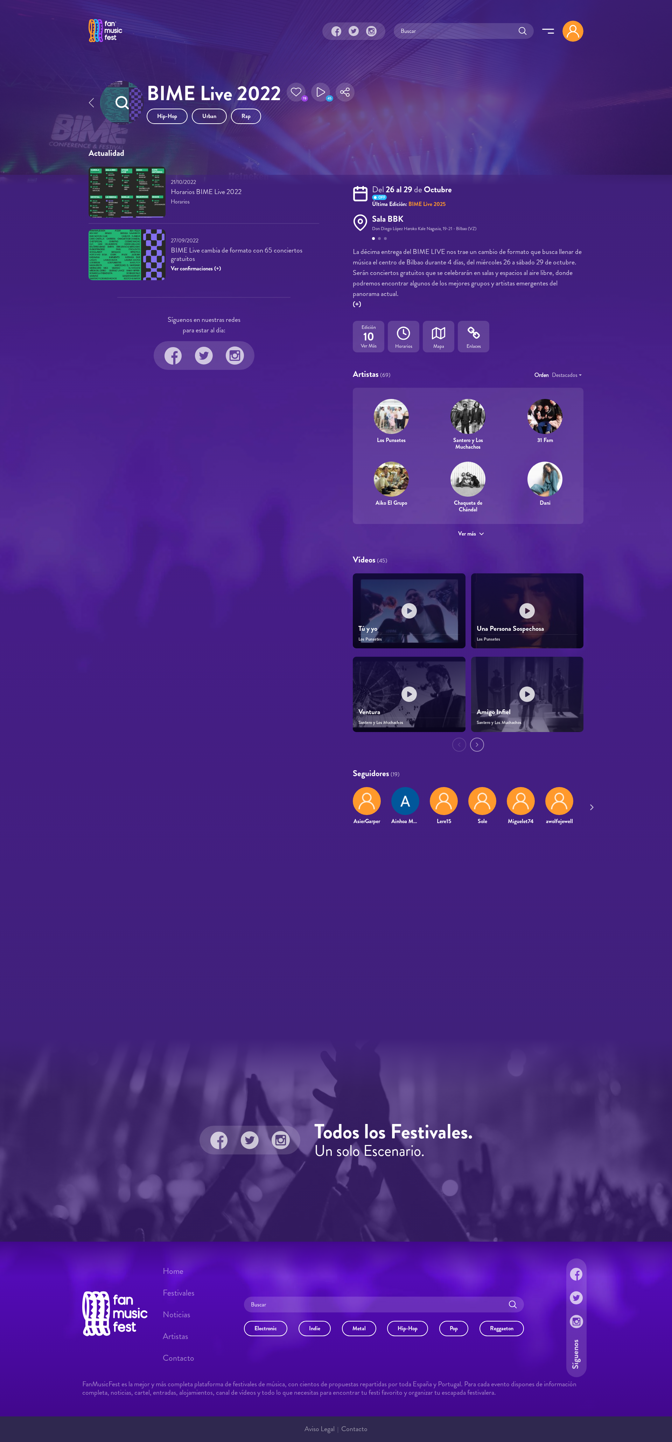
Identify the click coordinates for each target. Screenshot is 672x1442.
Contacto (178, 1358)
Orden (541, 375)
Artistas (175, 1336)
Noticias (176, 1314)
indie (314, 1328)
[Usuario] (572, 31)
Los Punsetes (391, 440)
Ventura (369, 712)
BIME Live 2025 (427, 204)
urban (209, 116)
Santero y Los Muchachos (468, 443)
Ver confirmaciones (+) (196, 268)
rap (246, 116)
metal (359, 1328)
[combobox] (566, 375)
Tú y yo (367, 628)
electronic (265, 1328)
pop (454, 1328)
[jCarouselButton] (590, 805)
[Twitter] (354, 31)
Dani (545, 503)
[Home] (105, 43)
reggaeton (501, 1328)
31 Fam (545, 440)
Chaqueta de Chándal (468, 506)
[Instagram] (371, 31)
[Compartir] (345, 94)
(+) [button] (357, 304)
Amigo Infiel (494, 712)
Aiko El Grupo (391, 503)
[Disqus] (336, 931)
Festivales (179, 1293)
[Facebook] (336, 31)
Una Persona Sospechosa (510, 628)
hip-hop (167, 116)
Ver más (467, 534)
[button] (296, 94)
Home (173, 1271)
